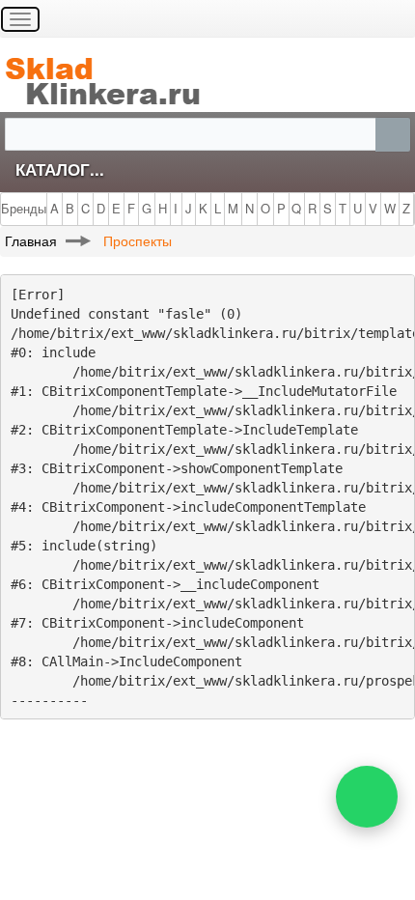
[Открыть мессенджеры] (367, 797)
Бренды (23, 208)
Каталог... (59, 169)
